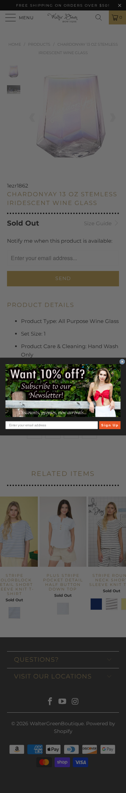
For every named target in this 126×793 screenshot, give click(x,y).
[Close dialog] (122, 361)
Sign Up (109, 425)
